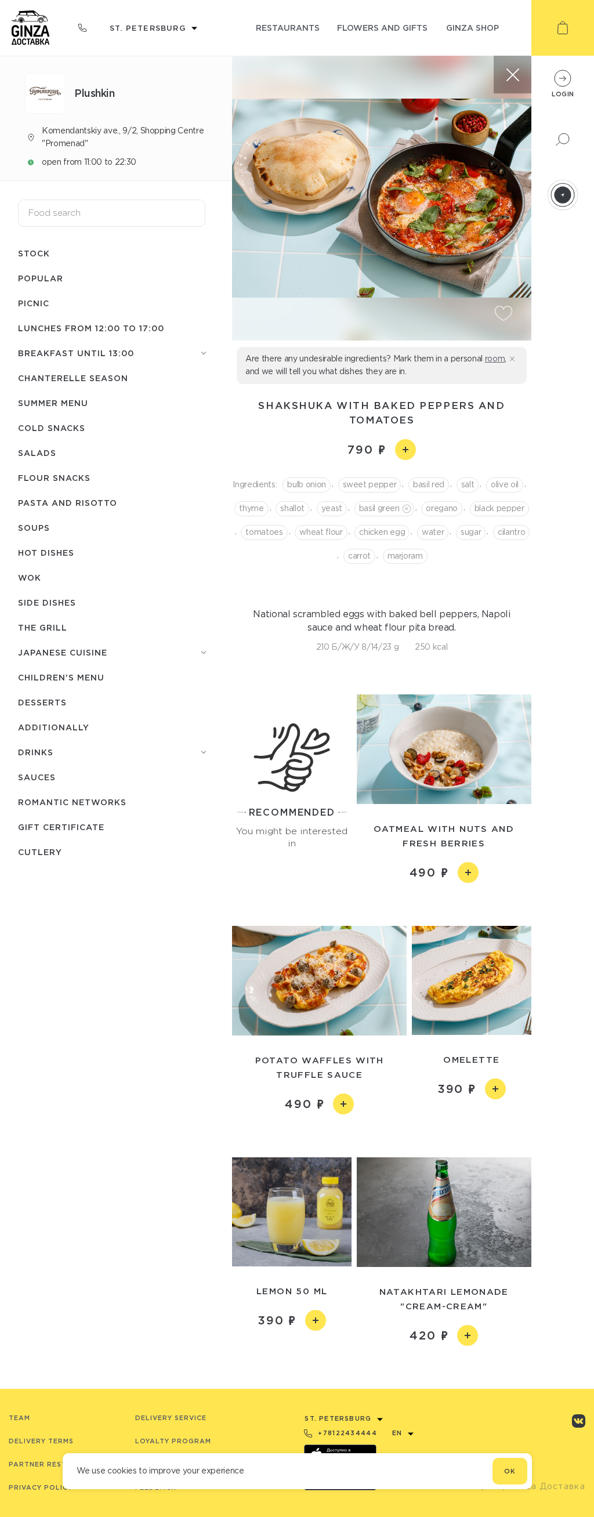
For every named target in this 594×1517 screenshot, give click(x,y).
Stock (34, 253)
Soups (34, 527)
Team (19, 1417)
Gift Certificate (61, 827)
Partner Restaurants (56, 1464)
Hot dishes (46, 552)
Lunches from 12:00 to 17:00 (91, 328)
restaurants (288, 27)
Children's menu (61, 677)
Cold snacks (51, 427)
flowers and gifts (382, 27)
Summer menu (53, 403)
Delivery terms (41, 1441)
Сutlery (40, 852)
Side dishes (47, 602)
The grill (42, 627)
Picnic (33, 303)
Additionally (53, 727)
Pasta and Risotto (67, 502)
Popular (40, 278)
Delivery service (171, 1417)
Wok (29, 577)
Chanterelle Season (73, 378)
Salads (37, 452)
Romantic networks (72, 802)
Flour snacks (54, 477)
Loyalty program (173, 1441)
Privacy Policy (41, 1487)
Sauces (37, 777)
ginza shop (472, 27)
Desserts (42, 702)
